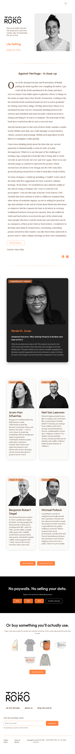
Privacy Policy (24, 728)
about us (29, 708)
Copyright (30, 740)
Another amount (54, 601)
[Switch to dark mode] (66, 3)
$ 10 (39, 601)
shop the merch (37, 672)
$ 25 (28, 601)
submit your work (46, 563)
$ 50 (17, 601)
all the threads (27, 563)
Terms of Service (17, 741)
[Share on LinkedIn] (63, 256)
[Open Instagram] (67, 258)
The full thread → (15, 243)
